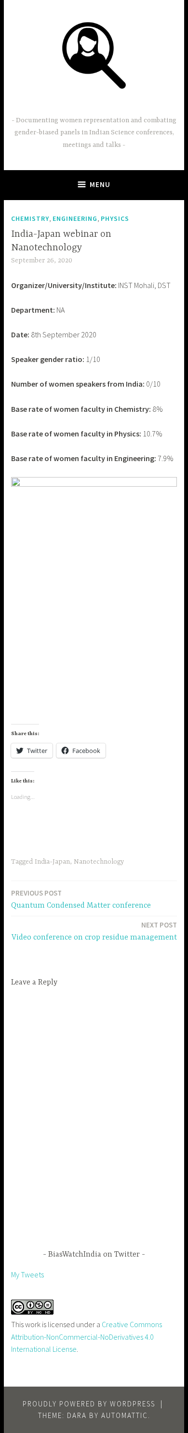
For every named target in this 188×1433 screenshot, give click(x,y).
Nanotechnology (99, 862)
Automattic (124, 1415)
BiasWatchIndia (94, 106)
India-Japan (52, 862)
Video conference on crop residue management (94, 931)
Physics (115, 218)
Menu (100, 184)
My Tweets (27, 1274)
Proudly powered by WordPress (89, 1403)
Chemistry (30, 218)
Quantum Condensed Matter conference (81, 899)
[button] (94, 54)
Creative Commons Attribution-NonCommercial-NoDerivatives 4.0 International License (86, 1336)
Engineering (75, 218)
